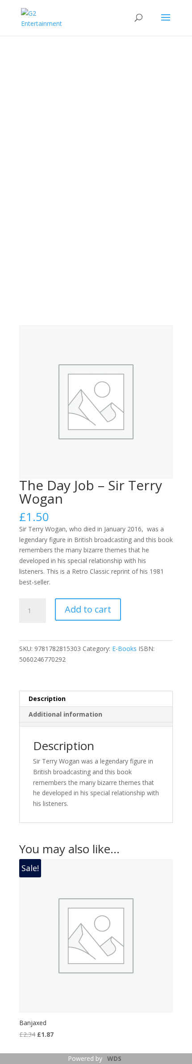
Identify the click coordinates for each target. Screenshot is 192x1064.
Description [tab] (47, 698)
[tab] (96, 724)
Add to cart (88, 609)
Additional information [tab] (65, 714)
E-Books (124, 648)
